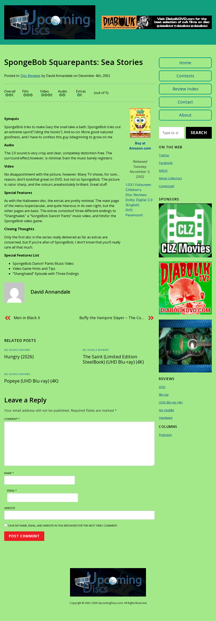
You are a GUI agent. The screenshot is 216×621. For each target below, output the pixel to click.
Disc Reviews (30, 75)
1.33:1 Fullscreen (138, 185)
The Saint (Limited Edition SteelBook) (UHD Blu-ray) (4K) (113, 359)
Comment (12, 419)
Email (12, 490)
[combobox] (171, 133)
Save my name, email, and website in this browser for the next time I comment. (63, 525)
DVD (129, 210)
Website (9, 508)
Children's (133, 190)
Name (9, 473)
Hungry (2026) (19, 357)
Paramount (134, 215)
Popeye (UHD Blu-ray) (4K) (31, 381)
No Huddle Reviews (17, 349)
